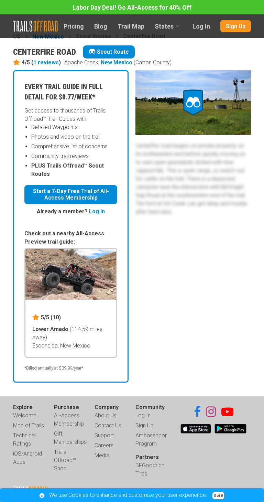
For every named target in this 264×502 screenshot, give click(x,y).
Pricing (74, 26)
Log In (201, 26)
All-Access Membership (69, 419)
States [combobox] (164, 26)
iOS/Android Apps (27, 457)
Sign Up (235, 26)
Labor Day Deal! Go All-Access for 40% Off (132, 7)
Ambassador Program (151, 439)
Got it (218, 495)
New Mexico (116, 62)
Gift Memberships (70, 437)
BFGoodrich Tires (149, 469)
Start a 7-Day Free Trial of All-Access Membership (71, 194)
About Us (106, 415)
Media (102, 455)
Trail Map (131, 26)
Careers (104, 445)
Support (104, 435)
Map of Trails (28, 425)
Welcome (24, 415)
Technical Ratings (24, 439)
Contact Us (108, 425)
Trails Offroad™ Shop (65, 460)
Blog (100, 26)
